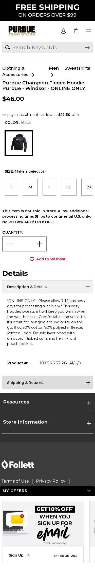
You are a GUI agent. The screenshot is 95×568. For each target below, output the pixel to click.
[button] (89, 31)
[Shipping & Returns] (47, 382)
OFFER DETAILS (66, 556)
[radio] (11, 187)
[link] (76, 31)
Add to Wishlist (50, 259)
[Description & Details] (47, 286)
